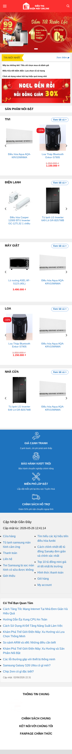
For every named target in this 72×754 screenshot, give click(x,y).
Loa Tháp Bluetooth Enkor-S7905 (53, 156)
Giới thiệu (9, 575)
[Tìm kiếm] (68, 6)
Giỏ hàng (43, 578)
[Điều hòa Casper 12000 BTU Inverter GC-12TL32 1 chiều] (19, 200)
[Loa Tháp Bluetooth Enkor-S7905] (52, 137)
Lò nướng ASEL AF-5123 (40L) (19, 282)
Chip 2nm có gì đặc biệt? (18, 671)
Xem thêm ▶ (62, 57)
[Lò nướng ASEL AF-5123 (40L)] (19, 264)
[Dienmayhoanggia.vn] (36, 6)
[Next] (66, 146)
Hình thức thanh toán (50, 572)
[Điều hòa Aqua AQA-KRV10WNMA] (19, 137)
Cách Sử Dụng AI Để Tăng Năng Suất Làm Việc (33, 625)
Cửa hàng (9, 536)
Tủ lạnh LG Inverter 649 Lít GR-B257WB (52, 219)
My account (44, 584)
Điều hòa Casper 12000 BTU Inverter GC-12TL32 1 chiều (19, 220)
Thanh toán (10, 552)
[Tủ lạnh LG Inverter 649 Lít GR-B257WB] (52, 200)
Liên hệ (7, 559)
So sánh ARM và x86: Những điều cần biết (29, 642)
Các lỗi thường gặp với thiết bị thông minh (29, 659)
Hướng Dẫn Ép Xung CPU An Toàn (25, 619)
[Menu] (5, 6)
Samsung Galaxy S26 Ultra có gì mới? (27, 665)
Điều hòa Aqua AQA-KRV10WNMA (19, 156)
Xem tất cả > (60, 119)
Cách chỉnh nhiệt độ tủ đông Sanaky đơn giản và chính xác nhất (51, 551)
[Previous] (6, 146)
